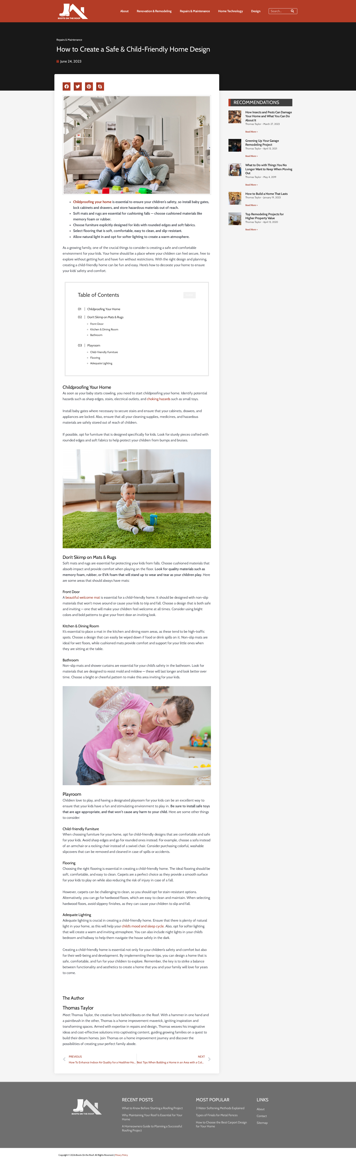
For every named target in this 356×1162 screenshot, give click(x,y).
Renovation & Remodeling (154, 11)
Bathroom (96, 335)
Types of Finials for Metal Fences (217, 1115)
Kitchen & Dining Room (104, 329)
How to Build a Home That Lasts (266, 194)
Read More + (251, 131)
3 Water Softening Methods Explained (220, 1108)
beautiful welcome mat (83, 597)
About (124, 11)
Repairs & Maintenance (195, 11)
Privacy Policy (121, 1155)
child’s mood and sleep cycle (143, 926)
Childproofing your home (92, 202)
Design (255, 11)
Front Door (96, 323)
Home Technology (230, 11)
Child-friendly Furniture (104, 352)
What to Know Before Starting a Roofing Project (152, 1108)
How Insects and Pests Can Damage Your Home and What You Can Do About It (268, 116)
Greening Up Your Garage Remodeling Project (262, 143)
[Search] (292, 11)
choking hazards (158, 399)
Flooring (95, 357)
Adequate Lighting (101, 363)
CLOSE (189, 295)
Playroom (93, 345)
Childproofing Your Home (103, 309)
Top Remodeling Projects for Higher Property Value (264, 216)
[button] (66, 86)
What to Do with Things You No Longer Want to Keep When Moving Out (268, 169)
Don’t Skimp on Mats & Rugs (105, 317)
